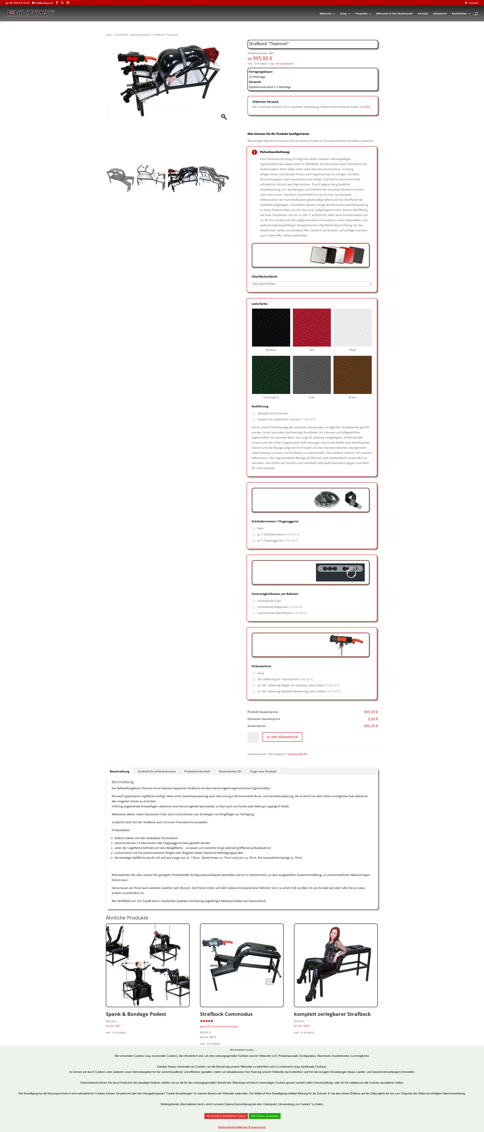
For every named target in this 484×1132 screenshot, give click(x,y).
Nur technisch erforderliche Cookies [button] (226, 1116)
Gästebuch (440, 13)
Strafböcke (121, 34)
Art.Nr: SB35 (332, 1019)
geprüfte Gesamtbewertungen (219, 1026)
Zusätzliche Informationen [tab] (157, 771)
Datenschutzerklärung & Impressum (242, 1127)
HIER (367, 107)
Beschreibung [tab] (119, 771)
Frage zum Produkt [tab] (263, 771)
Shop (343, 13)
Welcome (325, 13)
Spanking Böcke (140, 34)
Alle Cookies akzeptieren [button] (264, 1116)
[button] (224, 103)
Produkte (361, 13)
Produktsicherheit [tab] (197, 771)
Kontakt (423, 13)
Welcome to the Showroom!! (394, 13)
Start (109, 34)
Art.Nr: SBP (136, 1019)
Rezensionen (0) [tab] (230, 771)
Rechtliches (459, 13)
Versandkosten (284, 63)
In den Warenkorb (282, 736)
